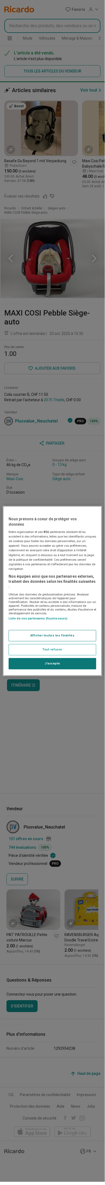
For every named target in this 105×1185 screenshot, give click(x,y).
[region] (52, 591)
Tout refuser (52, 649)
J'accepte (52, 663)
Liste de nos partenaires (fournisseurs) (38, 618)
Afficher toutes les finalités (52, 635)
